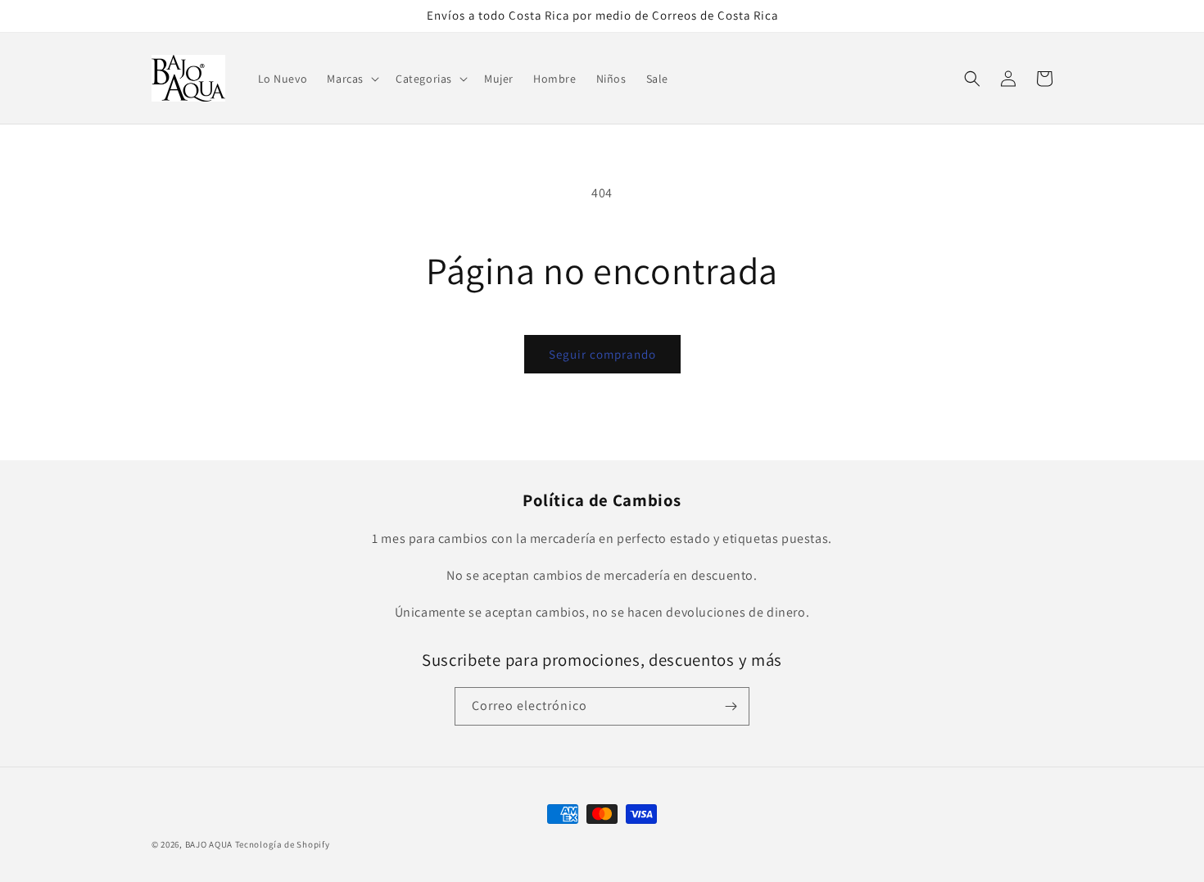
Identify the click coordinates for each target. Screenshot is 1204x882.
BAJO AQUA (209, 844)
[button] (351, 78)
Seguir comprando (602, 354)
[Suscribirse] (731, 706)
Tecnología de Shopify (282, 844)
